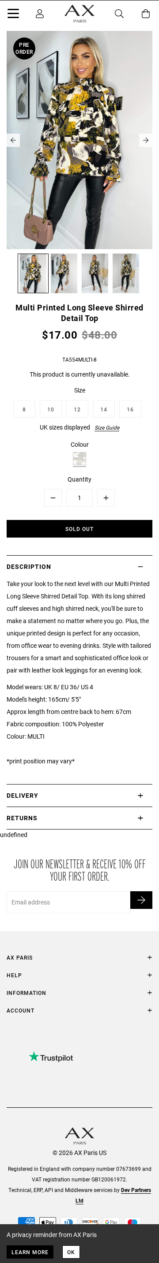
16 (130, 409)
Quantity (79, 479)
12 (77, 409)
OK (71, 1252)
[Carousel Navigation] (79, 140)
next (145, 140)
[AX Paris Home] (79, 13)
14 (103, 409)
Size (79, 390)
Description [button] (29, 566)
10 (50, 409)
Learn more (30, 1252)
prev (13, 140)
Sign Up (141, 900)
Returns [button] (22, 818)
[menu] (13, 15)
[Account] (39, 13)
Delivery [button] (22, 795)
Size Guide (107, 427)
